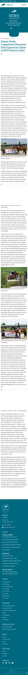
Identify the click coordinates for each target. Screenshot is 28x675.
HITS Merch (5, 644)
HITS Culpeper (6, 582)
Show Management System (9, 629)
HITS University (6, 639)
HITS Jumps (5, 598)
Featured (13, 21)
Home (4, 651)
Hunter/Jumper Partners (8, 606)
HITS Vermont (6, 591)
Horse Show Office (7, 627)
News (3, 641)
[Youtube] (12, 663)
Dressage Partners (7, 608)
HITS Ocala (5, 593)
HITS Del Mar (5, 589)
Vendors (4, 617)
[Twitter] (6, 663)
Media (4, 613)
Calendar (4, 653)
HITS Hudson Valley (13, 23)
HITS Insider (5, 620)
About (4, 637)
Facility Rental (5, 596)
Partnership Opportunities (9, 610)
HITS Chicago (5, 584)
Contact (4, 656)
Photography (5, 615)
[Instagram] (9, 663)
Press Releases (14, 25)
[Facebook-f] (3, 663)
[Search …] (26, 1)
